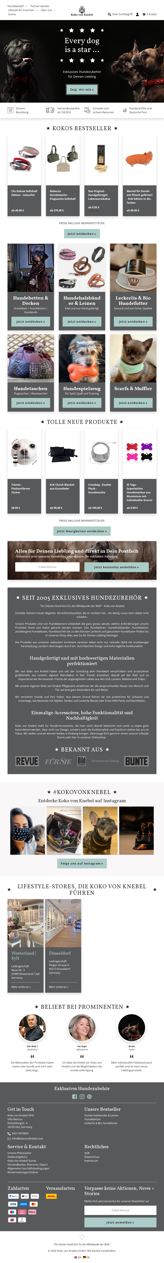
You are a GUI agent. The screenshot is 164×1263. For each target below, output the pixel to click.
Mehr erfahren (21, 987)
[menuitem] (86, 1257)
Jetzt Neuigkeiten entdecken (82, 531)
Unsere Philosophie (19, 1153)
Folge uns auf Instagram (82, 863)
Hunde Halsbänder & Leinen (101, 1115)
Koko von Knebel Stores (22, 1160)
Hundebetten (92, 1119)
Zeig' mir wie (82, 89)
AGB (87, 1153)
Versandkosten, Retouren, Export (28, 1164)
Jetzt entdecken (82, 234)
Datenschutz (92, 1157)
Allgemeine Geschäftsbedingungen (28, 1168)
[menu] (82, 1257)
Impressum (91, 1160)
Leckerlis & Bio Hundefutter (101, 1123)
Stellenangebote (17, 1157)
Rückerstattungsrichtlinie (23, 1172)
